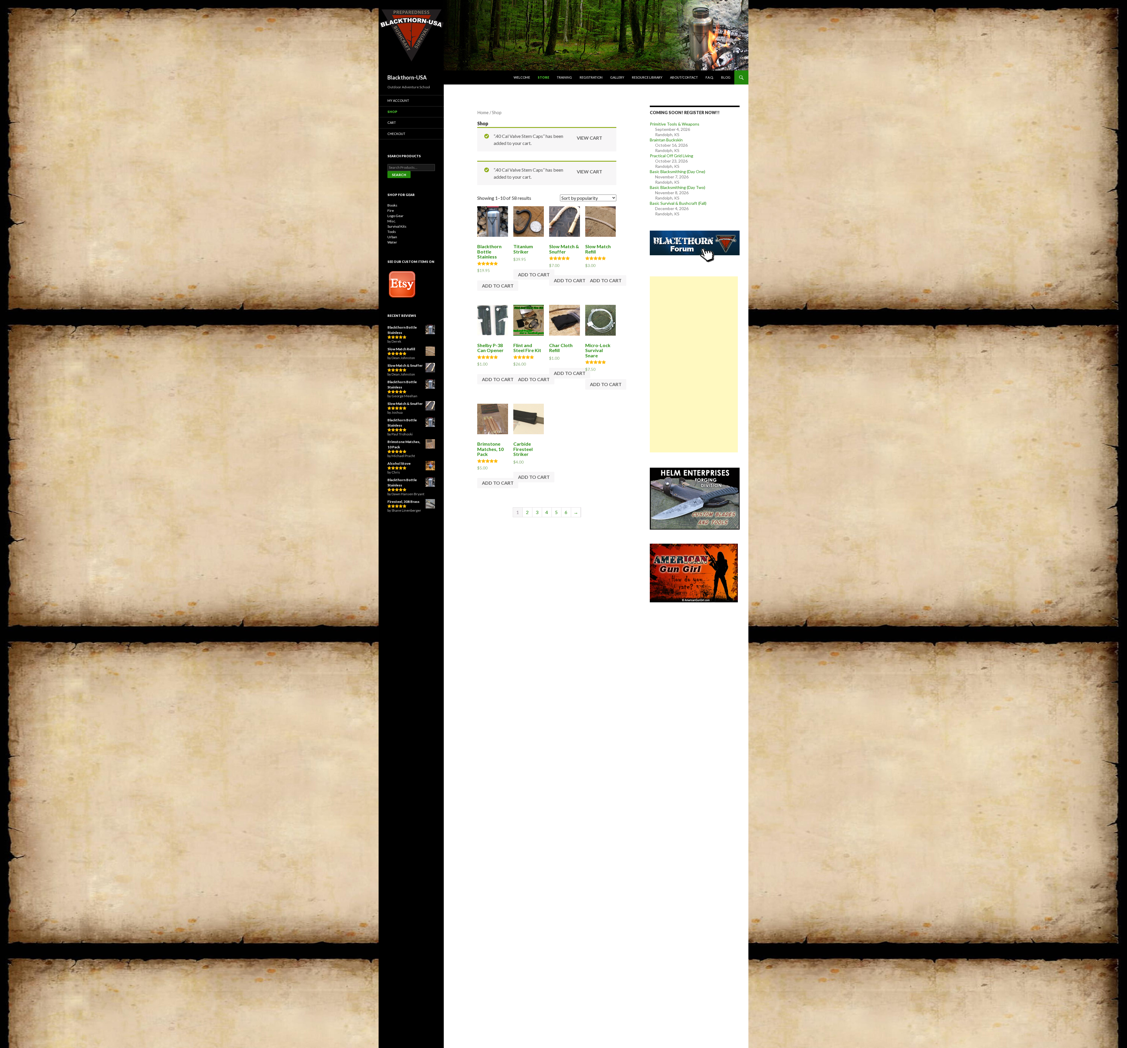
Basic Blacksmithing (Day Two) (677, 187)
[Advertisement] (694, 364)
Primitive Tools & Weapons (674, 123)
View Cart (589, 138)
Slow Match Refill (401, 349)
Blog (725, 77)
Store (543, 77)
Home (483, 112)
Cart (391, 122)
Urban (392, 237)
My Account (398, 100)
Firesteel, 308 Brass (403, 501)
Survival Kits (396, 226)
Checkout (396, 134)
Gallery (617, 77)
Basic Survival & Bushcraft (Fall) (678, 203)
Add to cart (498, 285)
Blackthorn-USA (407, 77)
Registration (591, 77)
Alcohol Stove (399, 463)
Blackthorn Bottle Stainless (402, 330)
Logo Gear (395, 216)
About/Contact (684, 77)
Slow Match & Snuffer (405, 365)
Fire (390, 210)
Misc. (391, 221)
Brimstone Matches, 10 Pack (403, 444)
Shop (392, 112)
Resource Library (647, 77)
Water (392, 242)
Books (392, 205)
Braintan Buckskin (666, 139)
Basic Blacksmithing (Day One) (677, 171)
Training (564, 77)
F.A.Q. (709, 77)
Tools (391, 231)
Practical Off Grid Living (671, 155)
